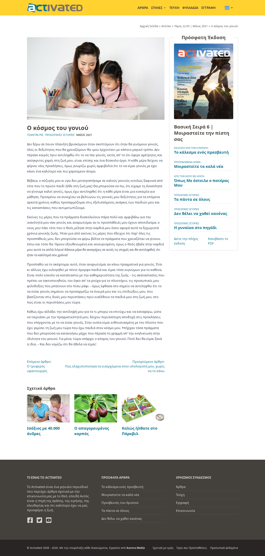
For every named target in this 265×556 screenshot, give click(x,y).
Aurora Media (135, 548)
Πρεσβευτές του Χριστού (120, 503)
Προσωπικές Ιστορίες (60, 135)
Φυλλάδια (190, 8)
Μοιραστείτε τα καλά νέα (198, 166)
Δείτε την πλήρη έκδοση (186, 241)
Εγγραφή (208, 8)
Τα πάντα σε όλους (192, 199)
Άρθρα (143, 8)
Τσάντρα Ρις (35, 135)
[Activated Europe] (55, 7)
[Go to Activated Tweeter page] (39, 520)
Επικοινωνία (185, 511)
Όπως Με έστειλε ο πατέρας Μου (201, 183)
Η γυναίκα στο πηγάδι (195, 227)
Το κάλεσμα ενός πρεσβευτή (201, 152)
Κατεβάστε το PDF (218, 241)
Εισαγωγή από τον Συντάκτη (191, 148)
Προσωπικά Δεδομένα (224, 548)
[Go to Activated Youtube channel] (49, 520)
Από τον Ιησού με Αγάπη (189, 176)
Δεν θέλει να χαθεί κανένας (200, 213)
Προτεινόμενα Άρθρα (187, 162)
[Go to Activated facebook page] (30, 520)
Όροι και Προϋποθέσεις (192, 548)
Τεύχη (174, 8)
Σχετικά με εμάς (163, 548)
